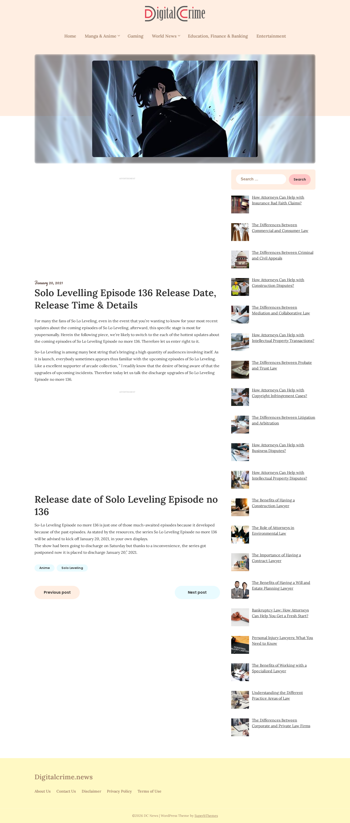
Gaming (135, 36)
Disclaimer (91, 791)
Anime (44, 568)
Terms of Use (149, 791)
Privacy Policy (119, 791)
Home (70, 36)
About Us (43, 791)
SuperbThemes (206, 815)
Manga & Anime (100, 36)
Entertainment (271, 36)
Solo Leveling (72, 568)
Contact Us (66, 791)
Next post (197, 592)
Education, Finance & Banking (218, 36)
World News (164, 36)
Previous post (57, 592)
